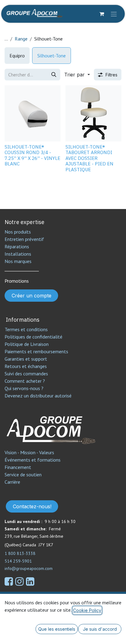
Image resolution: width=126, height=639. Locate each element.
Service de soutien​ (23, 474)
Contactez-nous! (32, 506)
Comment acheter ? (25, 381)
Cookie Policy (87, 610)
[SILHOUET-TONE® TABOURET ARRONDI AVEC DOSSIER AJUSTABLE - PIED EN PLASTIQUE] (93, 113)
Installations (18, 254)
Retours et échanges (26, 366)
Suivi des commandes (26, 373)
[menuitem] (17, 55)
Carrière (12, 482)
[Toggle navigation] (114, 13)
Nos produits (18, 232)
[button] (77, 74)
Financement (18, 467)
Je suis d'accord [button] (100, 629)
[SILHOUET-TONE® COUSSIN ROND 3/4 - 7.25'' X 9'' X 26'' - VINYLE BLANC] (33, 113)
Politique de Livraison (27, 344)
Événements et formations (33, 460)
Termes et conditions (26, 329)
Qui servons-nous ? (24, 388)
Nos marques (18, 261)
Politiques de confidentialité (33, 337)
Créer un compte (31, 295)
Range (21, 39)
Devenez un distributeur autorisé (39, 396)
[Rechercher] (53, 74)
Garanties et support (26, 359)
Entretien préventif (24, 239)
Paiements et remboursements (36, 351)
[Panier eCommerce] (101, 14)
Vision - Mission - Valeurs (29, 452)
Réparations (17, 246)
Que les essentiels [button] (56, 629)
